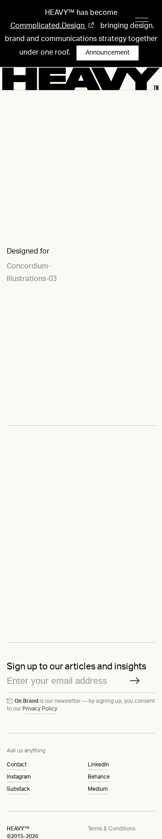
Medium (98, 789)
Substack (18, 789)
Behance (99, 776)
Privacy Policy (39, 708)
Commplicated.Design (48, 25)
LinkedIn (98, 764)
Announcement (108, 53)
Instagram (19, 776)
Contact (17, 764)
